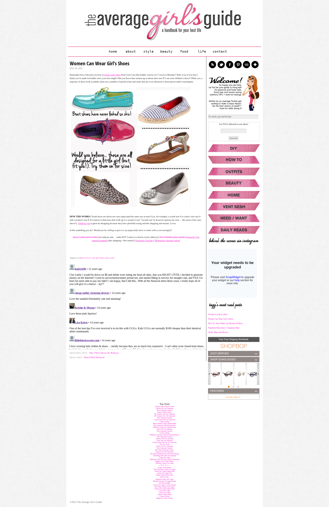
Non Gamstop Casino (164, 418)
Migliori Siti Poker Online (164, 461)
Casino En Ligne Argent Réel (164, 471)
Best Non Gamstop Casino (164, 450)
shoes (107, 258)
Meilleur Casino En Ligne (165, 463)
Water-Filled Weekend (94, 357)
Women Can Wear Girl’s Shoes (220, 319)
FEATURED (217, 391)
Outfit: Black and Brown (218, 332)
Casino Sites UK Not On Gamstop (164, 442)
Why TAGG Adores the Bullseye (104, 353)
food (184, 51)
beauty (166, 51)
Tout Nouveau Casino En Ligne (164, 469)
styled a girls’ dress (112, 75)
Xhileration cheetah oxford (167, 240)
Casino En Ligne (164, 457)
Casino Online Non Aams (164, 475)
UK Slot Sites (164, 444)
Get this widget (232, 397)
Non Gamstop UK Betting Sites (165, 425)
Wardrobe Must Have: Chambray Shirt (223, 328)
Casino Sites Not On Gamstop (164, 420)
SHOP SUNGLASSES (223, 359)
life (202, 51)
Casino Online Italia (165, 494)
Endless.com (84, 223)
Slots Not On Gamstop (165, 440)
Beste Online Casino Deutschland (164, 423)
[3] (238, 387)
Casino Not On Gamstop (164, 446)
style (148, 51)
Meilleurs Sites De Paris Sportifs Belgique (164, 459)
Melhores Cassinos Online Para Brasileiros (164, 435)
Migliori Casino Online (164, 498)
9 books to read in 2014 (217, 314)
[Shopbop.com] (233, 346)
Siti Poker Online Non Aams (164, 487)
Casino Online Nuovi (164, 412)
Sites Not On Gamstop (164, 429)
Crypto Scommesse (164, 467)
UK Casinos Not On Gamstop (164, 414)
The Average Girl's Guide (162, 21)
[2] (233, 387)
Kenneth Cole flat (144, 240)
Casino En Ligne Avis (164, 473)
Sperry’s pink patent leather (86, 237)
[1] (229, 387)
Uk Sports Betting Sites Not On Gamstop (164, 454)
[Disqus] (137, 306)
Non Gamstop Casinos (164, 410)
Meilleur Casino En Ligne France (164, 427)
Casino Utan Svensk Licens (164, 406)
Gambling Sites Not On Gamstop (164, 456)
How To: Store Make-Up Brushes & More (225, 323)
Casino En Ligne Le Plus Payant (164, 485)
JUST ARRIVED (219, 353)
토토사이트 (164, 477)
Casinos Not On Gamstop (164, 408)
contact (220, 51)
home (113, 51)
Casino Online (164, 421)
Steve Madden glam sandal (172, 237)
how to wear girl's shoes (95, 258)
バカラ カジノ (164, 465)
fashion (81, 258)
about (131, 51)
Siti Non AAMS (164, 483)
